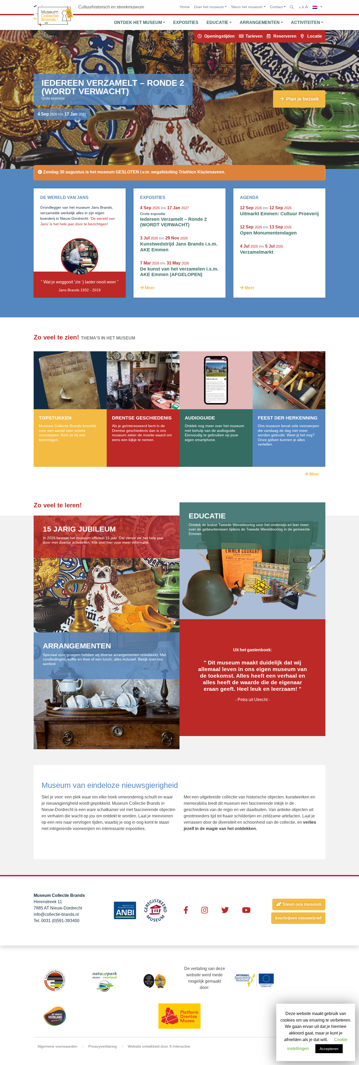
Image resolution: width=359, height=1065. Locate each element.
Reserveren (284, 36)
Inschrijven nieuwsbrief (298, 918)
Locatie (314, 36)
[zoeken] (292, 7)
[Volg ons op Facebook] (185, 910)
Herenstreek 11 (48, 901)
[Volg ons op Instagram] (204, 910)
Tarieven (254, 36)
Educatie (217, 22)
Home (185, 7)
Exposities (185, 22)
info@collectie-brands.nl (56, 914)
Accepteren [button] (329, 1049)
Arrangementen (260, 22)
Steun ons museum (301, 904)
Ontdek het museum (138, 22)
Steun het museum (247, 7)
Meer (149, 288)
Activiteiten (305, 22)
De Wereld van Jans (64, 197)
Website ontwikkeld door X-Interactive (159, 1046)
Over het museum (209, 7)
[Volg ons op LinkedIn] (246, 910)
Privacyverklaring (102, 1046)
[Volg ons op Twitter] (225, 910)
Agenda (249, 197)
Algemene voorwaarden (57, 1046)
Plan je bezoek (302, 99)
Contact (276, 7)
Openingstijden (219, 36)
